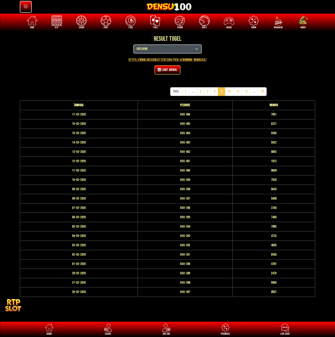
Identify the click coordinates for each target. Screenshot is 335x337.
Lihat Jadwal (169, 70)
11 (237, 91)
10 (229, 91)
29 (262, 91)
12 (246, 91)
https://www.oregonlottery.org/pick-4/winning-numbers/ (168, 60)
